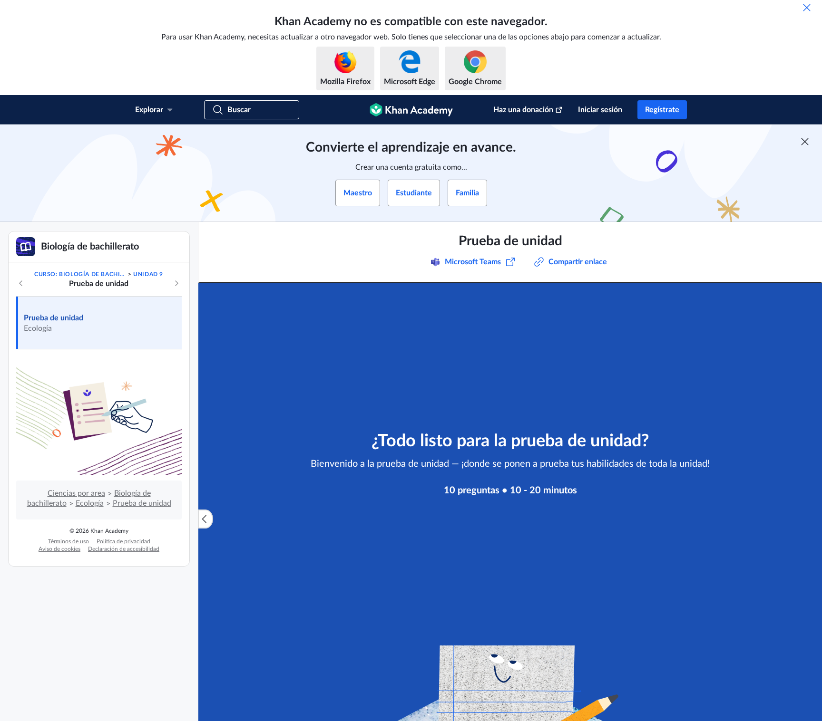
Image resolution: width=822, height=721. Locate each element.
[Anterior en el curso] (21, 283)
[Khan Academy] (411, 110)
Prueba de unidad (53, 318)
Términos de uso (68, 541)
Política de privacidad (123, 541)
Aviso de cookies (59, 549)
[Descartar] (806, 7)
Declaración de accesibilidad (123, 549)
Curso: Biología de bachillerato (80, 274)
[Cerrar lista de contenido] (205, 519)
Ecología (90, 503)
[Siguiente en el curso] (176, 283)
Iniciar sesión (600, 110)
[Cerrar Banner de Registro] (804, 141)
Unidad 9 (148, 274)
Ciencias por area (76, 493)
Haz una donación (523, 110)
